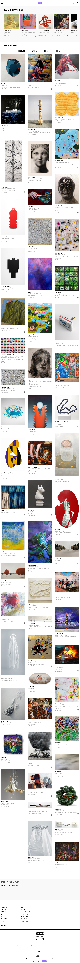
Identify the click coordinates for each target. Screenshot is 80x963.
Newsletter (24, 921)
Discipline (21, 51)
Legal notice (19, 945)
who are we (24, 907)
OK (44, 961)
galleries (4, 909)
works (3, 914)
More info (36, 961)
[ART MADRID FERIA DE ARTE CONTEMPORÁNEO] (40, 3)
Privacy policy (28, 945)
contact (23, 909)
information (5, 907)
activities (4, 916)
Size (45, 51)
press (2, 921)
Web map (47, 945)
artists (3, 912)
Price (56, 51)
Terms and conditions (58, 945)
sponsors (4, 919)
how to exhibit (25, 914)
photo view (24, 916)
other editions (25, 912)
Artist (33, 51)
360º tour (24, 919)
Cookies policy (38, 945)
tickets (3, 926)
